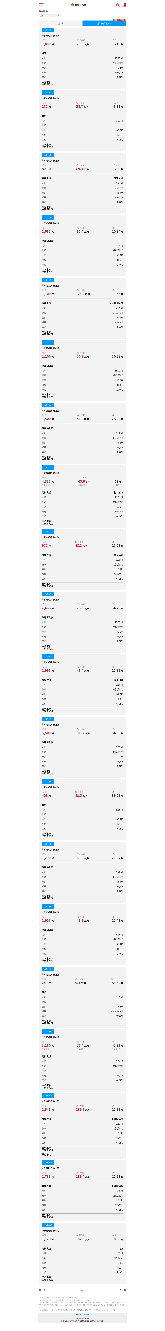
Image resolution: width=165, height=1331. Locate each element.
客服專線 (78, 1314)
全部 (60, 23)
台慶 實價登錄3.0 (104, 23)
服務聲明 (86, 1314)
